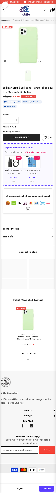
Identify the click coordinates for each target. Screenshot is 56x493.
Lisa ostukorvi (21, 137)
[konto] (44, 10)
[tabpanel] (28, 44)
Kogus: (6, 114)
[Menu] (5, 5)
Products (16, 20)
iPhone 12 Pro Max (28, 334)
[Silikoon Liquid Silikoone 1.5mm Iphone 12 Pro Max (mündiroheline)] (28, 319)
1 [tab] (28, 360)
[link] (45, 137)
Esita (47, 450)
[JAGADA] (51, 137)
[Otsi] (3, 10)
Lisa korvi (46, 488)
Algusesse (5, 20)
